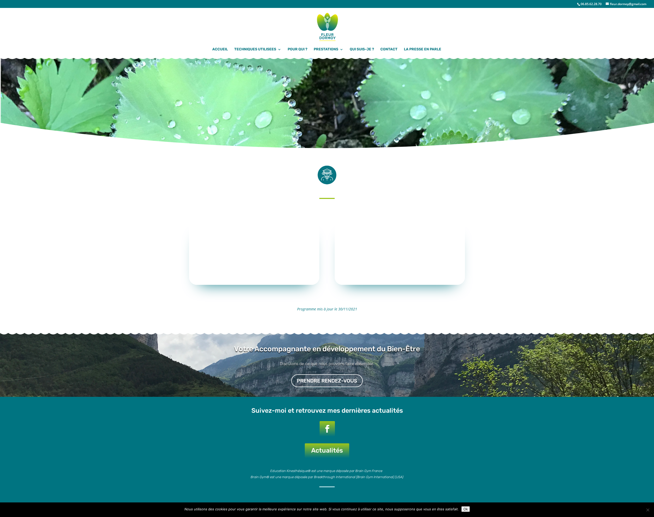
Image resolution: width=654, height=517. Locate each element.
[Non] (647, 509)
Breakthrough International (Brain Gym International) (354, 477)
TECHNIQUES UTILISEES (255, 49)
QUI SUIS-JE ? (362, 49)
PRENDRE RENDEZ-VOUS (327, 381)
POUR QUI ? (297, 49)
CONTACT (389, 49)
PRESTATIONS (326, 49)
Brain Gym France (369, 471)
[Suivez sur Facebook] (327, 428)
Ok (465, 509)
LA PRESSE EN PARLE (422, 49)
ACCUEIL (220, 49)
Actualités (327, 450)
